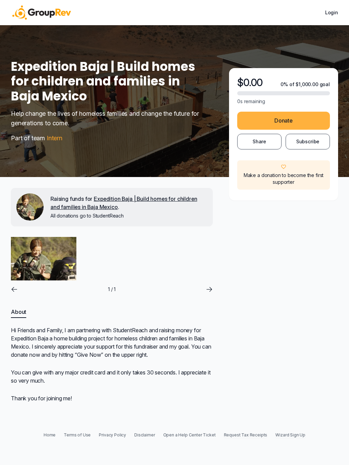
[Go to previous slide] (14, 289)
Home (50, 434)
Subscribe (308, 141)
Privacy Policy (112, 434)
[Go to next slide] (209, 289)
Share (259, 141)
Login (331, 12)
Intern (54, 138)
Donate (283, 120)
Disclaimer (144, 434)
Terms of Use (77, 434)
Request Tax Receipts (246, 434)
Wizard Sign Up (290, 434)
